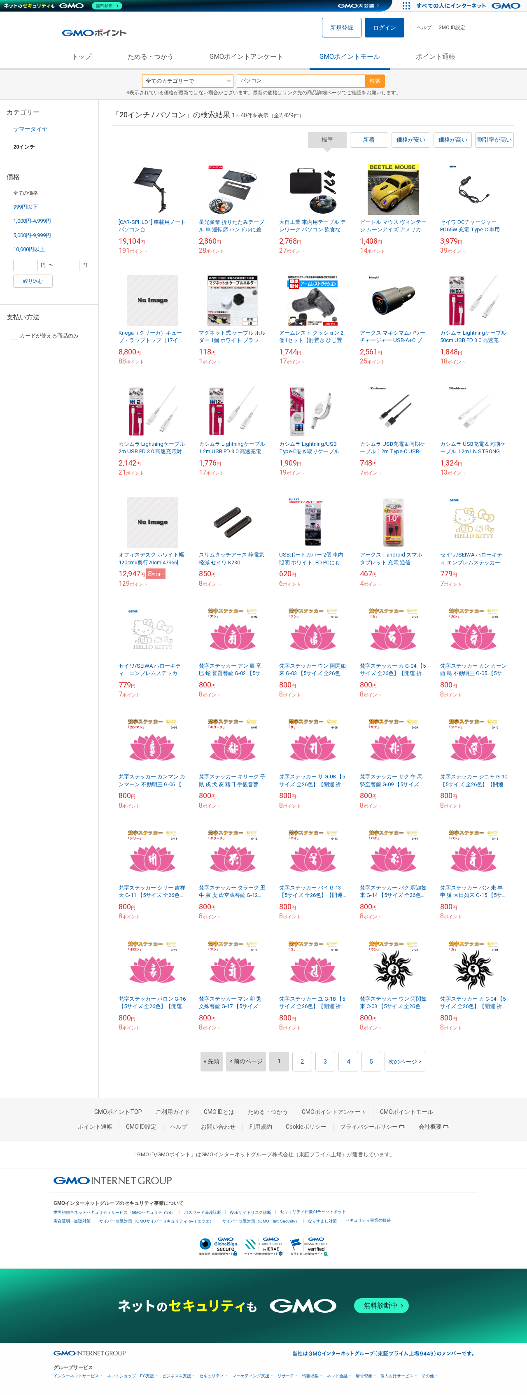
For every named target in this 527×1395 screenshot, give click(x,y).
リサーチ (285, 1376)
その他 (428, 1376)
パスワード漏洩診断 (202, 1212)
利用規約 (260, 1126)
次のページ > (405, 1061)
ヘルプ (424, 27)
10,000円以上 (29, 249)
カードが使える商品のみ (49, 336)
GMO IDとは (219, 1112)
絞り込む (33, 281)
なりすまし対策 (322, 1221)
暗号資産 (364, 1376)
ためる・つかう (151, 57)
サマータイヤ (30, 129)
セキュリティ (211, 1376)
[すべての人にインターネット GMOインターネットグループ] (469, 6)
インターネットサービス (76, 1376)
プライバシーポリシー (369, 1126)
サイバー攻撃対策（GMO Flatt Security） (260, 1221)
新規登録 (341, 27)
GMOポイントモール (349, 57)
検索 (375, 81)
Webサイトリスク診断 (250, 1212)
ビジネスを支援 (176, 1376)
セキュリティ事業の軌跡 (368, 1220)
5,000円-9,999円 (32, 235)
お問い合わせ (218, 1126)
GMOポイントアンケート (246, 57)
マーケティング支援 (250, 1376)
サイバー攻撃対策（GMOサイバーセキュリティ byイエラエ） (156, 1221)
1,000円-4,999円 (32, 221)
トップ (81, 57)
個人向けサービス (396, 1376)
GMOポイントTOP (118, 1112)
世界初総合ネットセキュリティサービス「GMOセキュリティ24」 (114, 1212)
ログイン (384, 27)
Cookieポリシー (306, 1126)
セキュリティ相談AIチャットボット (313, 1211)
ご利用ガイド (173, 1112)
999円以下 (25, 207)
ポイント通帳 (435, 57)
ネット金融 (337, 1376)
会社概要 (430, 1126)
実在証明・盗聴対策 (72, 1221)
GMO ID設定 (451, 27)
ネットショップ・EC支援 (130, 1376)
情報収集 (310, 1376)
